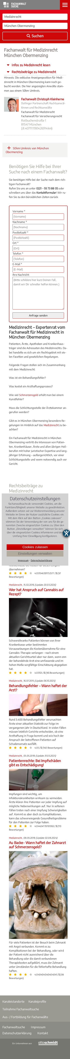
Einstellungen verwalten (35, 553)
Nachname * (20, 222)
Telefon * (18, 253)
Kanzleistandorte (13, 1001)
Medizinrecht (51, 425)
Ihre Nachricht (21, 274)
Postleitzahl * (20, 232)
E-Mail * (17, 264)
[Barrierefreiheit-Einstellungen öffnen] (66, 533)
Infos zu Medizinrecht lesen (30, 65)
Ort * (15, 243)
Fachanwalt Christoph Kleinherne (42, 99)
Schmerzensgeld (28, 395)
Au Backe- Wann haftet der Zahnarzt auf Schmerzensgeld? (37, 844)
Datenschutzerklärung (16, 1033)
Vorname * (19, 211)
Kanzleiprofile (37, 1001)
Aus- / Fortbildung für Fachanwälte (25, 1017)
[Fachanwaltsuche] (14, 6)
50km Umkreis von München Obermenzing (27, 150)
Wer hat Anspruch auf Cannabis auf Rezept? (36, 591)
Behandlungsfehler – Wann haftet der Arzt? (38, 687)
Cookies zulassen (35, 547)
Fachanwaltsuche (13, 1027)
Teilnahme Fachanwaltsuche (20, 1009)
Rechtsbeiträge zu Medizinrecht (33, 72)
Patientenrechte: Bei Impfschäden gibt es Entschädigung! (35, 762)
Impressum (38, 1027)
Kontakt (42, 1033)
